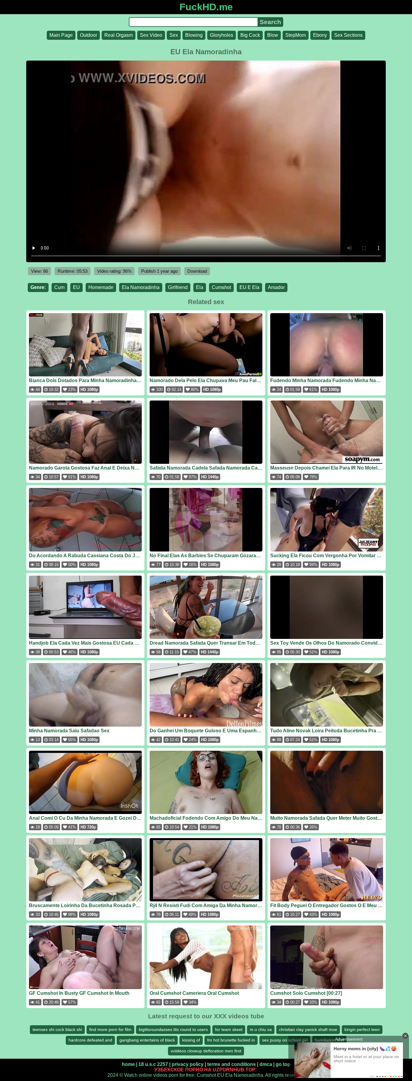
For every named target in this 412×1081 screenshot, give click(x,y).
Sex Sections (348, 35)
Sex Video (151, 35)
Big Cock (250, 35)
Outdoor (88, 35)
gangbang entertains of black (147, 1040)
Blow (272, 35)
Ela (199, 287)
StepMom (295, 35)
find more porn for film (110, 1029)
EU (76, 287)
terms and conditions (231, 1064)
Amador (276, 287)
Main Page (61, 35)
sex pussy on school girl (285, 1040)
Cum (59, 287)
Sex (174, 35)
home (128, 1064)
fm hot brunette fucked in (231, 1040)
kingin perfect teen (362, 1029)
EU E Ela (249, 287)
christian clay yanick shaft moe (308, 1029)
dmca (265, 1064)
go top (283, 1064)
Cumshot (221, 287)
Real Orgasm (118, 35)
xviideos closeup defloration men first (206, 1050)
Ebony (320, 35)
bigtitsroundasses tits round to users (173, 1029)
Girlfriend (178, 287)
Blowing (194, 35)
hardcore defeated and (90, 1040)
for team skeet (228, 1029)
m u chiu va (261, 1029)
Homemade (100, 287)
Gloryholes (221, 35)
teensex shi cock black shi (57, 1029)
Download (197, 271)
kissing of (191, 1040)
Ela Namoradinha (141, 287)
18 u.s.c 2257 (153, 1064)
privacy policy (188, 1064)
